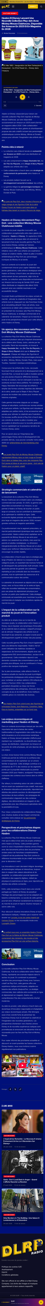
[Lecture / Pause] (22, 97)
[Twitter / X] (15, 1089)
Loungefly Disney (8, 923)
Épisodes (39, 105)
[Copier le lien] (20, 1089)
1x (5, 105)
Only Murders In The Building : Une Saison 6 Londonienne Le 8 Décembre (21, 1219)
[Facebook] (10, 1089)
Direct (33, 6)
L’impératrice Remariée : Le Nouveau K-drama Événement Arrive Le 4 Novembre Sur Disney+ (22, 1141)
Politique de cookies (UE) (12, 1267)
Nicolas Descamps (9, 33)
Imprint (4, 1272)
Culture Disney (10, 13)
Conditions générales (10, 1275)
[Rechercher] (41, 6)
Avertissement (7, 1269)
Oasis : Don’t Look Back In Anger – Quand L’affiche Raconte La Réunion (20, 1181)
